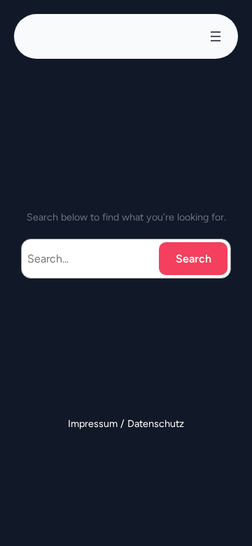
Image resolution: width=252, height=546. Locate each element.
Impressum (94, 423)
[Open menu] (215, 36)
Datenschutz (155, 423)
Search (193, 258)
